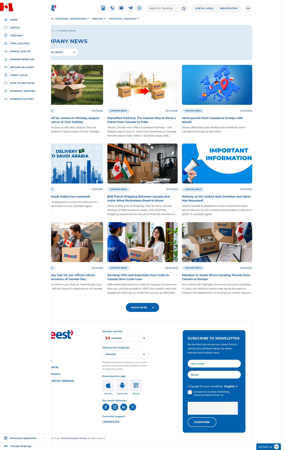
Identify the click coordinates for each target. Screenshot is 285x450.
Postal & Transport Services (74, 438)
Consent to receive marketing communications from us (211, 393)
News (51, 30)
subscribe (202, 422)
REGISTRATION (229, 8)
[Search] (183, 9)
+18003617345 (110, 421)
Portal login (204, 8)
